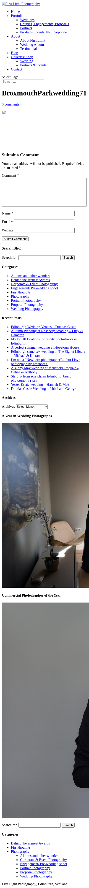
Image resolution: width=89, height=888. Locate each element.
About (15, 36)
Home (15, 12)
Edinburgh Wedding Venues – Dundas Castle (43, 327)
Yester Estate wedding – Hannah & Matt (40, 384)
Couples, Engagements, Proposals (44, 24)
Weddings (27, 20)
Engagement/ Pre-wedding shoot (34, 288)
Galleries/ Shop (22, 57)
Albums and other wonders (30, 276)
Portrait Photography (26, 300)
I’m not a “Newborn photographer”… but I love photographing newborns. (45, 362)
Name (7, 213)
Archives (8, 406)
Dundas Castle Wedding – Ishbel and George (43, 389)
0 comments (10, 104)
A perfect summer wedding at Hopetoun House (45, 347)
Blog (14, 53)
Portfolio (17, 16)
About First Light (32, 40)
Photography (20, 296)
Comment (10, 175)
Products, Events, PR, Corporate (43, 32)
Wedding (26, 61)
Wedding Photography (27, 309)
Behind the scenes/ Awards (30, 280)
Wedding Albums (32, 44)
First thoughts (21, 292)
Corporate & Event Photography (34, 284)
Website (7, 230)
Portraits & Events (33, 65)
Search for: (10, 257)
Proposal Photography (27, 305)
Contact (16, 69)
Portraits (26, 28)
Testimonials (29, 49)
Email (7, 222)
